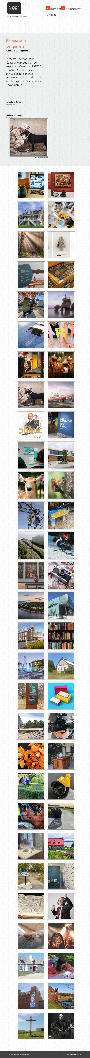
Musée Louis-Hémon (62, 877)
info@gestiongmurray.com (73, 8)
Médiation (62, 334)
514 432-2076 (54, 8)
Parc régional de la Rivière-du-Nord (32, 248)
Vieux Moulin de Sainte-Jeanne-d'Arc (62, 518)
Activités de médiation (32, 244)
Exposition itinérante (32, 274)
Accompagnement (32, 364)
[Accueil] (17, 9)
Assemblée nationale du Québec (32, 338)
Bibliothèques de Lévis (62, 637)
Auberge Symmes (32, 217)
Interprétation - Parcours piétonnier (32, 455)
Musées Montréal (62, 367)
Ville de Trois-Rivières (32, 667)
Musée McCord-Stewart (62, 1028)
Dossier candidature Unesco (32, 484)
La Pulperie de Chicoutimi (32, 427)
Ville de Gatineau (62, 457)
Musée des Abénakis (32, 998)
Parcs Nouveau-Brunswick (62, 307)
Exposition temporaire (32, 394)
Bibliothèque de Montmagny (32, 638)
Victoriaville (32, 309)
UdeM (32, 727)
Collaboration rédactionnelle (62, 244)
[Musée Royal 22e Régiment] (29, 137)
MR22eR (32, 397)
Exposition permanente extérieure (62, 395)
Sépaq (62, 669)
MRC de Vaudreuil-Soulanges (62, 999)
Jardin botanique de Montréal (32, 758)
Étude (62, 965)
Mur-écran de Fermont (32, 459)
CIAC (62, 577)
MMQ (62, 399)
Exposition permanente (32, 214)
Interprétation (62, 454)
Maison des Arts (62, 337)
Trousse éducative (62, 695)
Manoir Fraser (32, 847)
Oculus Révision (62, 247)
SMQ (32, 187)
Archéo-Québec (32, 937)
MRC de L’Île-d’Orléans (62, 849)
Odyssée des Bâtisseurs (62, 427)
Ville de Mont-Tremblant (62, 547)
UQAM (62, 277)
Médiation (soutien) (62, 755)
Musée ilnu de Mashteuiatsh (32, 278)
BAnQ (62, 607)
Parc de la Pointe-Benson (62, 819)
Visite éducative (62, 604)
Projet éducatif (62, 574)
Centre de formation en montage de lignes (32, 518)
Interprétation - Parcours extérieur (32, 305)
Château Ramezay (32, 787)
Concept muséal (32, 755)
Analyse (62, 364)
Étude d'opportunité (62, 274)
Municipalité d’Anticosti (32, 487)
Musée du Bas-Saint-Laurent (32, 368)
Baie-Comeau (32, 607)
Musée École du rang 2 (62, 757)
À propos (51, 15)
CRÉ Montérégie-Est (32, 1028)
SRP (32, 969)
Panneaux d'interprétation (62, 514)
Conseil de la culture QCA (62, 217)
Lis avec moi (62, 967)
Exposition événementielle (32, 725)
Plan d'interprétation (62, 304)
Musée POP (62, 787)
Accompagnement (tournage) (62, 725)
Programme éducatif (32, 635)
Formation (32, 184)
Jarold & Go (77, 1054)
